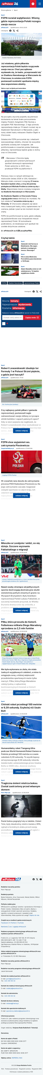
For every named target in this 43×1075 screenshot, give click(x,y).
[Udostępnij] (17, 31)
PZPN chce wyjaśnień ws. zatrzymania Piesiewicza (15, 444)
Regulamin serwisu (25, 1069)
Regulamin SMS (37, 1069)
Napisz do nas (34, 915)
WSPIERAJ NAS (17, 1058)
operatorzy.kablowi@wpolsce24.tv (18, 1011)
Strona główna (6, 10)
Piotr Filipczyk (5, 792)
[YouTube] (40, 879)
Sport (16, 10)
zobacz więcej (21, 431)
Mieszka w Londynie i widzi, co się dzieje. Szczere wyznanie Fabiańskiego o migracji (20, 546)
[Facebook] (10, 31)
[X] (14, 31)
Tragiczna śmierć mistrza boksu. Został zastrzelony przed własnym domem (20, 786)
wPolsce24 (4, 27)
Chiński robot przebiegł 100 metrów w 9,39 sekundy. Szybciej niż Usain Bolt (21, 707)
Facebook (4, 923)
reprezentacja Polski (31, 283)
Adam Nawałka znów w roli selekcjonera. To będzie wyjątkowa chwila (31, 271)
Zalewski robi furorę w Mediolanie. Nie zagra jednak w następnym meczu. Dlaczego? (29, 247)
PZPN (4, 283)
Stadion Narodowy (15, 283)
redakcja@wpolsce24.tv (14, 988)
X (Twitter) (12, 923)
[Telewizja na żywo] (33, 4)
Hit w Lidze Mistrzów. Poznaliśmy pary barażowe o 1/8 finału (31, 259)
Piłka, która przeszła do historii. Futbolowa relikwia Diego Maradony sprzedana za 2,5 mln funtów (21, 625)
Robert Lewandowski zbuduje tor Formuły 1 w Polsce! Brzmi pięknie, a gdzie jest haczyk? (20, 371)
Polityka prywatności (11, 1069)
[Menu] (39, 4)
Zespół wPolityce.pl (7, 448)
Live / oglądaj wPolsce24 (17, 926)
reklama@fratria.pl (12, 1003)
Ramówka (4, 926)
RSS (2, 1069)
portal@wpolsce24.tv (13, 979)
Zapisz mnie (30, 317)
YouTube (21, 923)
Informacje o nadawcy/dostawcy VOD (21, 1072)
